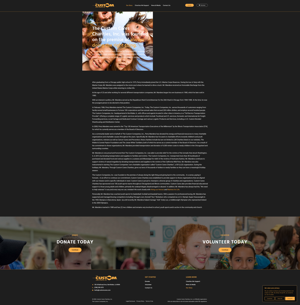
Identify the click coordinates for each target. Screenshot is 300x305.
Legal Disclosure (130, 301)
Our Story (129, 5)
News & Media (156, 5)
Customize (269, 298)
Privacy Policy (140, 301)
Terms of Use (149, 301)
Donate (147, 281)
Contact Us (166, 5)
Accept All (290, 298)
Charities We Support (142, 5)
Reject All (280, 298)
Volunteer (148, 285)
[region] (279, 293)
